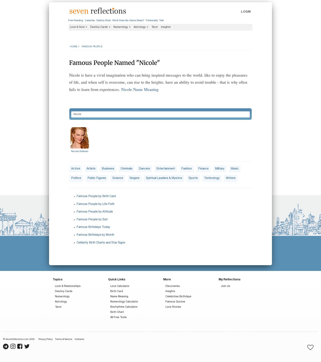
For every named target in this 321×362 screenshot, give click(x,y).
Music (235, 168)
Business (108, 168)
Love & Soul (77, 27)
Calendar (90, 20)
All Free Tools (118, 317)
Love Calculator (119, 286)
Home (73, 47)
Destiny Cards (99, 27)
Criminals (126, 168)
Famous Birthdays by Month (95, 235)
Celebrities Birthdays (178, 296)
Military (219, 168)
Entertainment (165, 168)
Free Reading (75, 20)
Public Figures (96, 178)
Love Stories (173, 307)
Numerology (121, 27)
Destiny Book (103, 20)
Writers (231, 178)
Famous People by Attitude (95, 211)
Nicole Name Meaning (140, 89)
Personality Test (154, 20)
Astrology (140, 27)
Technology (212, 178)
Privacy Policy (45, 339)
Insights (166, 27)
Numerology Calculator (124, 302)
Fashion (186, 168)
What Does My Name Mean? (128, 20)
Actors (75, 168)
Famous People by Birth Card (96, 196)
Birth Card (116, 291)
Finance (203, 168)
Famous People (92, 47)
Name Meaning (119, 296)
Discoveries (173, 286)
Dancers (144, 168)
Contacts (79, 339)
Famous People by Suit (92, 219)
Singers (134, 178)
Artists (91, 168)
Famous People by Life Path (95, 204)
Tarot (154, 27)
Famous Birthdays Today (93, 227)
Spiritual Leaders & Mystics (164, 178)
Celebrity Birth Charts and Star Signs (101, 242)
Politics (76, 178)
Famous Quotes (175, 302)
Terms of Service (63, 339)
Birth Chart (117, 312)
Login (246, 12)
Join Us (225, 286)
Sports (193, 178)
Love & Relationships (68, 286)
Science (117, 178)
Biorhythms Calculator (124, 307)
